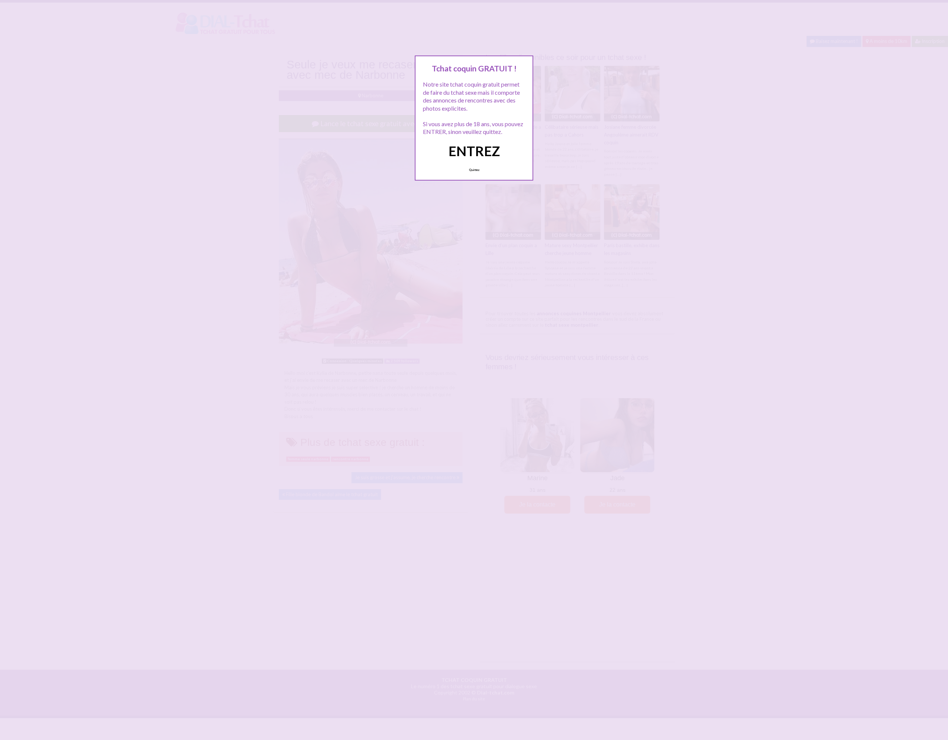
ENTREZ (474, 151)
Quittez (474, 170)
